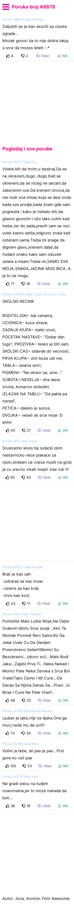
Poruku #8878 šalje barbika (22, 19)
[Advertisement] (37, 100)
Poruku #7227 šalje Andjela (22, 567)
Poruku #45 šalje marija (19, 441)
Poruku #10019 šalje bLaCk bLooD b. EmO (34, 294)
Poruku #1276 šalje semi (20, 777)
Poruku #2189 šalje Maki (20, 744)
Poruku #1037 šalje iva (19, 162)
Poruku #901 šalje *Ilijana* (21, 614)
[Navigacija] (5, 6)
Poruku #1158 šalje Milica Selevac (27, 711)
